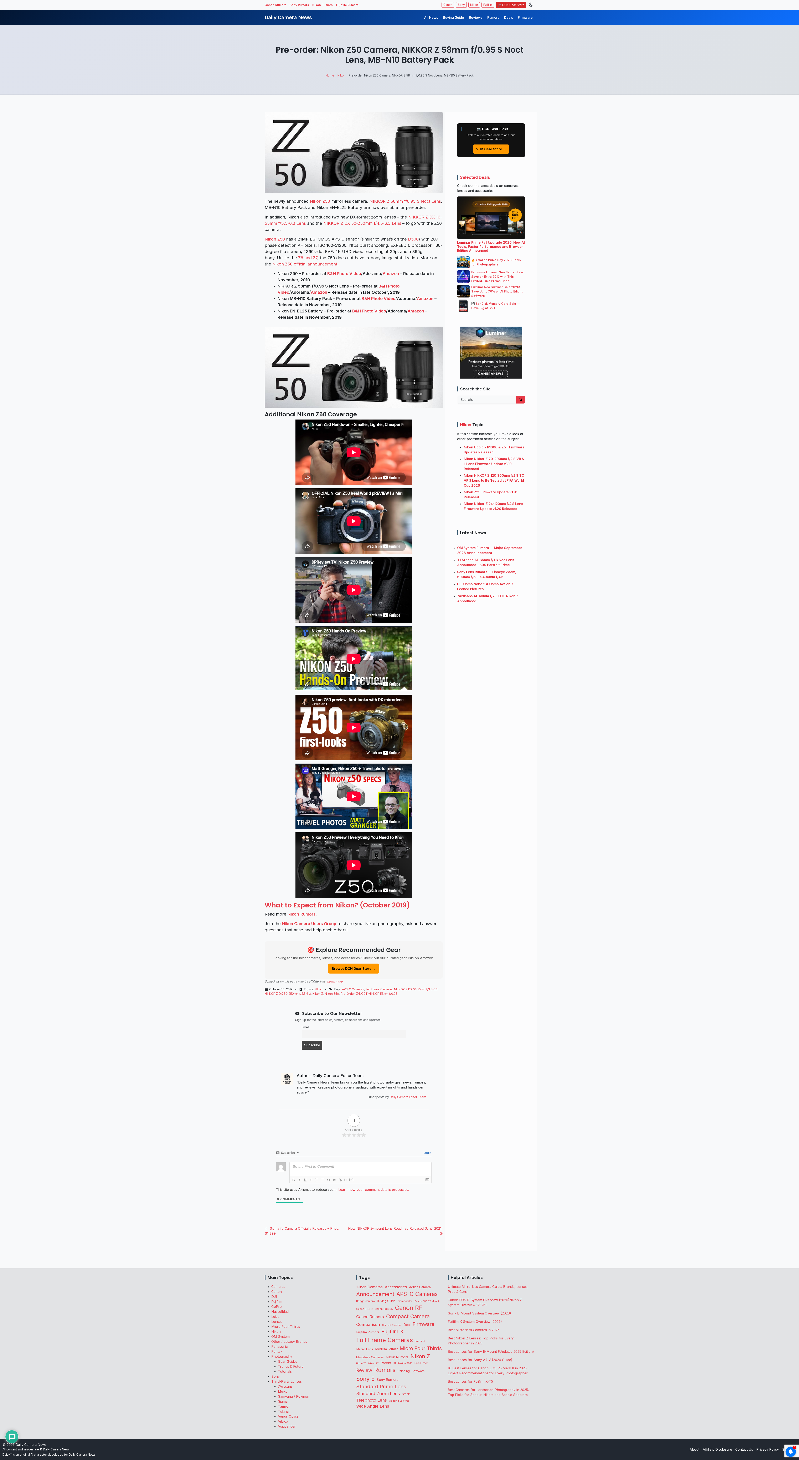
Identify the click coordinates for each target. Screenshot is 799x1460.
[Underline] (305, 1179)
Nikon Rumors (322, 5)
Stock (406, 1394)
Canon (447, 4)
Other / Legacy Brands (289, 1341)
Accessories (396, 1287)
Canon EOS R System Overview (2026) (478, 1300)
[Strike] (311, 1179)
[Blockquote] (328, 1179)
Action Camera (420, 1287)
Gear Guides (287, 1361)
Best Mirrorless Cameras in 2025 (474, 1330)
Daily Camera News (288, 17)
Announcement (375, 1294)
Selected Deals (475, 177)
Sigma (283, 1401)
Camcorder (405, 1301)
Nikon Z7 (373, 1363)
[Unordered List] (323, 1179)
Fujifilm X (392, 1331)
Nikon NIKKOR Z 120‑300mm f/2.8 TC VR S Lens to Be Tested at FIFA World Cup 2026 (494, 480)
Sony (461, 4)
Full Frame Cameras (379, 989)
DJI (274, 1297)
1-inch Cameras (369, 1287)
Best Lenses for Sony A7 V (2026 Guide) (480, 1360)
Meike (282, 1391)
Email (305, 1027)
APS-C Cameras (353, 989)
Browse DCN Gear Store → (354, 968)
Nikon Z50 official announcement (304, 264)
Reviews (475, 17)
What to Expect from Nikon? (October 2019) (337, 905)
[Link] (340, 1179)
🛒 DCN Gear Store (511, 5)
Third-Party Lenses (286, 1381)
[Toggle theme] (531, 5)
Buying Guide (453, 17)
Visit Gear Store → (491, 149)
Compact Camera (408, 1316)
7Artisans (285, 1386)
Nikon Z (318, 993)
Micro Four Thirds (285, 1326)
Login (427, 1152)
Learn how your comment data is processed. (373, 1189)
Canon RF (409, 1307)
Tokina (283, 1411)
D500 (413, 239)
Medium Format (386, 1349)
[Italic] (299, 1179)
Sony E (365, 1378)
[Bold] (294, 1179)
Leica (275, 1316)
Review (364, 1370)
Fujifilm (488, 4)
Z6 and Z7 (307, 257)
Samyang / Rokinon (293, 1396)
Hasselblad (280, 1311)
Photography (281, 1356)
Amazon (391, 273)
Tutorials (285, 1371)
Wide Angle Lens (372, 1406)
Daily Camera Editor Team (408, 1097)
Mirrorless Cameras (370, 1357)
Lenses (276, 1321)
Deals (508, 17)
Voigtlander (287, 1426)
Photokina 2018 (402, 1363)
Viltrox (283, 1421)
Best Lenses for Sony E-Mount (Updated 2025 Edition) (491, 1351)
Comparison (368, 1324)
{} (345, 1179)
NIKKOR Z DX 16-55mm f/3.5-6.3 (416, 989)
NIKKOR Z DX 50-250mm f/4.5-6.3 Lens (362, 223)
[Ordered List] (317, 1179)
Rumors (493, 17)
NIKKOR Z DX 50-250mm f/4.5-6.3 (288, 993)
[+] (351, 1179)
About (694, 1449)
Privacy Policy (767, 1449)
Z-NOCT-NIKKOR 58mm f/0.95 (376, 993)
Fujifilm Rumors (347, 5)
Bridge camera (365, 1301)
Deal (407, 1325)
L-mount (420, 1341)
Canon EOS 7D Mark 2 (426, 1301)
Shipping (404, 1371)
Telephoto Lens (371, 1400)
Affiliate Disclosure (717, 1449)
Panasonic (279, 1346)
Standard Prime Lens (381, 1386)
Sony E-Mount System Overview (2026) (479, 1313)
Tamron (284, 1406)
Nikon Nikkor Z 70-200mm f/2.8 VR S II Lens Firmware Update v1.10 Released (494, 464)
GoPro (276, 1306)
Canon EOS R (364, 1309)
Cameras (278, 1287)
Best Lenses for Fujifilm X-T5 (470, 1381)
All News (431, 17)
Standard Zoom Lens (378, 1393)
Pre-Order (348, 993)
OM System (280, 1336)
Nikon (474, 4)
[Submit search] (520, 400)
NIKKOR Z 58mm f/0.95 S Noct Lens (405, 201)
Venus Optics (288, 1416)
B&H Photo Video (344, 273)
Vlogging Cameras (399, 1401)
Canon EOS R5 (384, 1309)
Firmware (525, 17)
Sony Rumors (299, 5)
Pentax (276, 1351)
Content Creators (391, 1325)
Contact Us (744, 1449)
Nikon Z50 (320, 201)
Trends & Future (291, 1366)
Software (418, 1371)
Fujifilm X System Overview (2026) (475, 1321)
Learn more (334, 981)
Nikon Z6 (361, 1363)
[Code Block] (334, 1179)
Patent (386, 1363)
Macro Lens (364, 1349)
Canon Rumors (275, 5)
